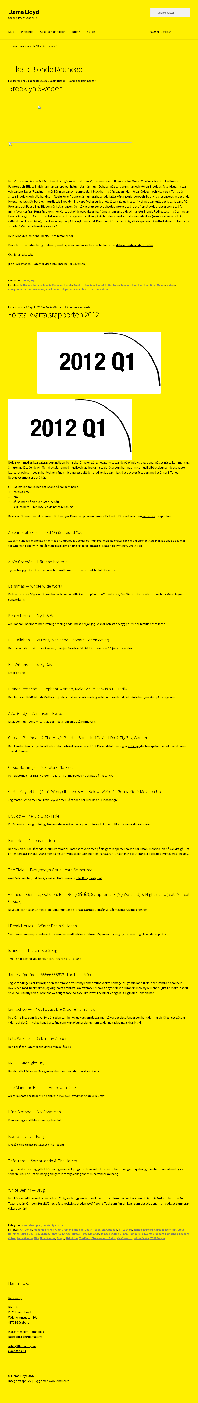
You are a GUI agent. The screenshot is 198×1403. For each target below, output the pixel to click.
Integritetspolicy (19, 1381)
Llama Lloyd (23, 12)
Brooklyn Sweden (35, 88)
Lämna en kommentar (82, 81)
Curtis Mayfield (30, 1234)
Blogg (76, 32)
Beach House (92, 1229)
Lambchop (171, 1234)
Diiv (134, 285)
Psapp (60, 1238)
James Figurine (110, 1234)
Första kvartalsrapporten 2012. (54, 314)
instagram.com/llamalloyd (26, 1332)
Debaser (125, 285)
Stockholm (52, 289)
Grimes (66, 1234)
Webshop (27, 32)
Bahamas (78, 1229)
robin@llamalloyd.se (22, 1346)
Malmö (161, 285)
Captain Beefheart (165, 1229)
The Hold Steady (84, 289)
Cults (116, 285)
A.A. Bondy (26, 1229)
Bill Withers (125, 1229)
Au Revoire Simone (31, 285)
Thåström (72, 1238)
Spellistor (57, 1225)
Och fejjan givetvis (20, 254)
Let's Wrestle (25, 1238)
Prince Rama (36, 289)
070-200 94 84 (17, 1351)
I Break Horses (80, 1234)
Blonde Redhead (52, 285)
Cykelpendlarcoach (52, 32)
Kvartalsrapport (31, 1225)
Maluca (170, 285)
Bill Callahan (109, 1229)
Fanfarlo (55, 1234)
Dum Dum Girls (147, 285)
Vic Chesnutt (124, 1238)
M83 (36, 1238)
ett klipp (134, 746)
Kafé (11, 32)
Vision (91, 32)
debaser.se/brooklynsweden (134, 245)
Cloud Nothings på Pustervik (93, 775)
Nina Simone (47, 1238)
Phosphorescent (18, 289)
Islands (94, 1234)
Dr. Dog (44, 1234)
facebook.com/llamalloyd (25, 1337)
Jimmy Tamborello (131, 1234)
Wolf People (157, 1238)
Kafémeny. (15, 1298)
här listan (148, 516)
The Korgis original (89, 878)
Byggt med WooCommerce (51, 1381)
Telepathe (66, 289)
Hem (14, 46)
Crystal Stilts (103, 285)
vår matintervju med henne (128, 909)
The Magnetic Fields (103, 1238)
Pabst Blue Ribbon (38, 206)
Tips (33, 280)
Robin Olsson (58, 81)
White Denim (141, 1238)
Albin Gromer (63, 1229)
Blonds (68, 285)
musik (25, 280)
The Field (84, 1238)
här (71, 236)
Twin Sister (102, 289)
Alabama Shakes (44, 1229)
